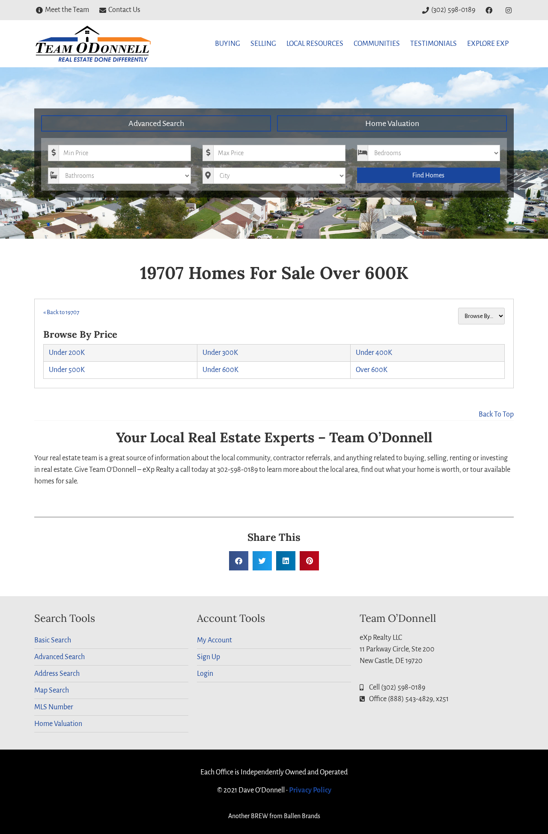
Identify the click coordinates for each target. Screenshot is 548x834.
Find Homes (428, 175)
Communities (377, 44)
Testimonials (433, 44)
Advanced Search (156, 123)
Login (205, 674)
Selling (263, 44)
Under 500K (67, 370)
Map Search (51, 690)
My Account (214, 640)
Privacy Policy (310, 790)
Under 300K (220, 353)
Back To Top (496, 414)
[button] (238, 560)
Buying (227, 44)
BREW (259, 816)
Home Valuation (392, 123)
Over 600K (371, 370)
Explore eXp (488, 44)
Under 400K (374, 353)
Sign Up (208, 657)
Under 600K (220, 370)
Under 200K (67, 353)
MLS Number (53, 707)
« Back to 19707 (61, 312)
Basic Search (52, 640)
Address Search (57, 674)
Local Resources (314, 44)
